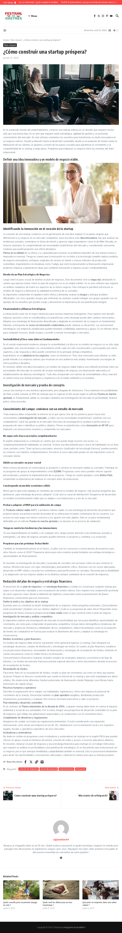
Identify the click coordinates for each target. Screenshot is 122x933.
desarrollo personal (48, 769)
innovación (80, 769)
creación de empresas (28, 769)
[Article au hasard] (109, 30)
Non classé (16, 40)
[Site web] (61, 858)
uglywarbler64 (61, 839)
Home (6, 40)
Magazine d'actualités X (74, 927)
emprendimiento (66, 769)
